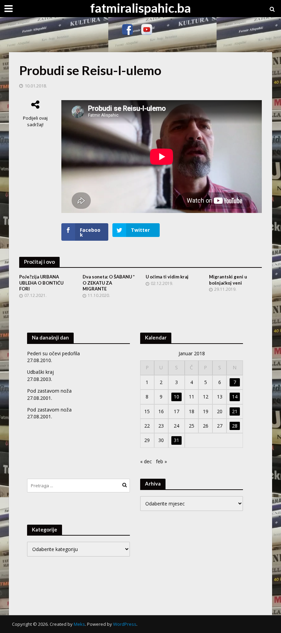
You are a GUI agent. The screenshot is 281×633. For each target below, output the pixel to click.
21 (234, 411)
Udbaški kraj (40, 372)
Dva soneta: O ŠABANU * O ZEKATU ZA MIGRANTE (109, 282)
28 (234, 425)
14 (234, 396)
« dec (146, 461)
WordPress (124, 624)
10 (176, 396)
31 (176, 440)
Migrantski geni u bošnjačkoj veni (228, 280)
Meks (79, 624)
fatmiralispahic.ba (140, 7)
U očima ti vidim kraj (167, 276)
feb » (161, 461)
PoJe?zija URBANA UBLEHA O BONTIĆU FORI (41, 282)
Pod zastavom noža (49, 390)
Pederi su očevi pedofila (53, 353)
